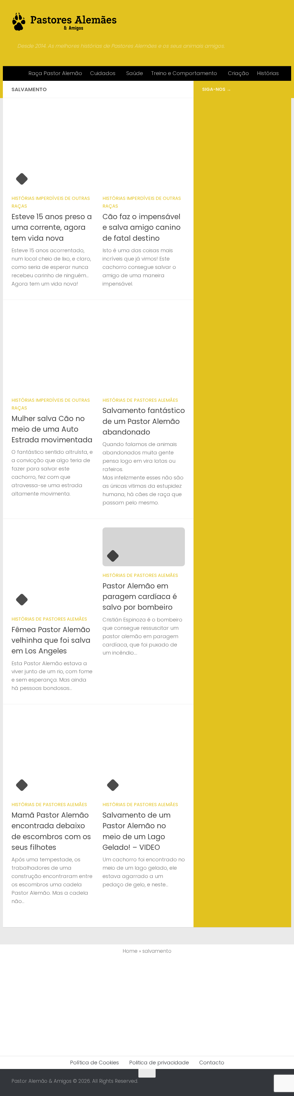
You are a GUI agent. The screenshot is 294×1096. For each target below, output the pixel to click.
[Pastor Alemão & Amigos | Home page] (64, 22)
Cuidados (102, 73)
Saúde (134, 73)
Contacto (211, 1062)
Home (130, 951)
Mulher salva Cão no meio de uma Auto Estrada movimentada (51, 429)
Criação (238, 73)
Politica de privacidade (159, 1062)
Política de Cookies (94, 1062)
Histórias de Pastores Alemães (140, 400)
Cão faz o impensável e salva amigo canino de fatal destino (141, 227)
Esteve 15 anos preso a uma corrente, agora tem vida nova (51, 227)
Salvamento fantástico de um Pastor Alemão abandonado (143, 421)
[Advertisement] (242, 143)
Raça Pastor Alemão (55, 73)
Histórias (268, 73)
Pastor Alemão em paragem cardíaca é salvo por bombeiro (139, 597)
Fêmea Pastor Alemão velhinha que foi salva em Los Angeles (50, 640)
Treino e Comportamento (184, 73)
